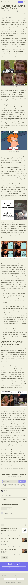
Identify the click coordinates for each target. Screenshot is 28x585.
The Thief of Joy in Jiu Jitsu (8, 549)
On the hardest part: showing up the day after (10, 542)
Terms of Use (20, 484)
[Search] (25, 525)
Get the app (20, 579)
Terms (16, 575)
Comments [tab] (4, 508)
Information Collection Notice (13, 485)
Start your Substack (10, 579)
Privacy (13, 575)
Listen (25, 13)
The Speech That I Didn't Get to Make (9, 539)
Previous (5, 499)
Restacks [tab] (10, 508)
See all (3, 557)
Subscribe (20, 1)
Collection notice (22, 575)
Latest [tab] (6, 525)
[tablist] (6, 508)
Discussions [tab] (11, 525)
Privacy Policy (23, 485)
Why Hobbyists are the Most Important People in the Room (9, 529)
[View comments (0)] (7, 17)
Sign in (25, 1)
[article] (14, 532)
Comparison (4, 551)
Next (24, 499)
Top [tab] (2, 525)
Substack (8, 582)
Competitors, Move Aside (6, 532)
